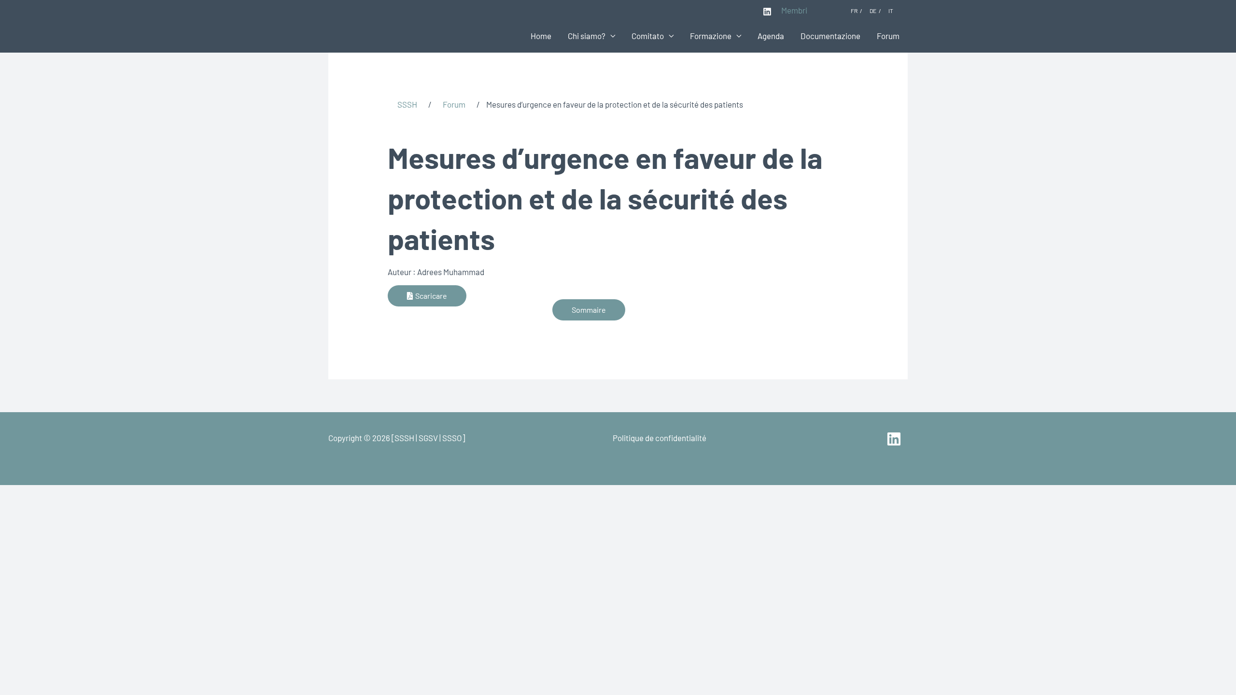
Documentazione (830, 36)
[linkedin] (895, 438)
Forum (888, 36)
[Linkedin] (767, 11)
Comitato (648, 36)
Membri (794, 10)
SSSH (407, 104)
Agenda (771, 36)
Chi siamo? (586, 36)
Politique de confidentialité (659, 438)
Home (541, 36)
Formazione (710, 36)
